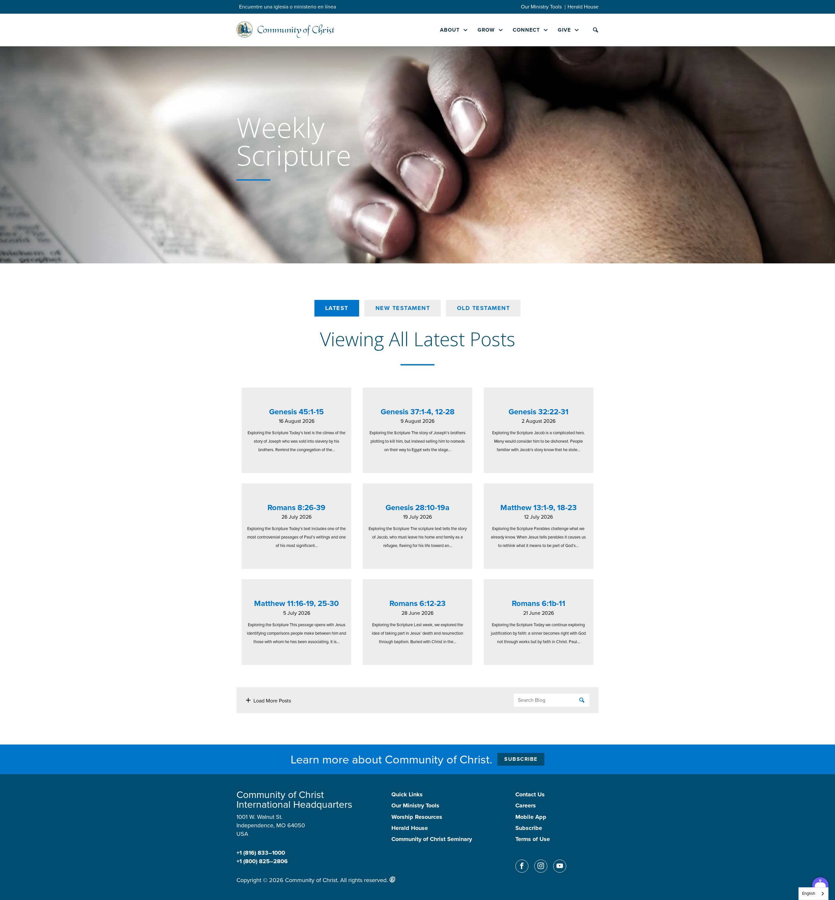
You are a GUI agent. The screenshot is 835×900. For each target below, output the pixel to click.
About (450, 30)
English (808, 893)
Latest (336, 308)
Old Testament (483, 308)
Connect (526, 30)
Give (564, 30)
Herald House (583, 6)
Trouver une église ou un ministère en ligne (288, 6)
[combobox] (813, 893)
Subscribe (521, 759)
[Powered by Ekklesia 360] (392, 879)
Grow (486, 30)
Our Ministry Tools (541, 6)
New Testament (402, 308)
